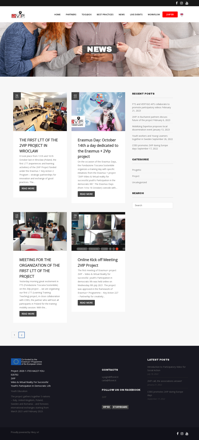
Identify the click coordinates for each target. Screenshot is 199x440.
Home (57, 14)
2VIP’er (170, 14)
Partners (71, 14)
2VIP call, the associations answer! (164, 381)
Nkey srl (35, 432)
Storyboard (120, 407)
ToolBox (87, 14)
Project (135, 176)
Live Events (136, 14)
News (122, 14)
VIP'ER (106, 407)
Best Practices (105, 14)
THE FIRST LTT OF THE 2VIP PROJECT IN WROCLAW (38, 145)
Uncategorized (139, 182)
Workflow (154, 14)
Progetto (136, 169)
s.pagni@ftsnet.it (110, 376)
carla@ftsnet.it (109, 380)
